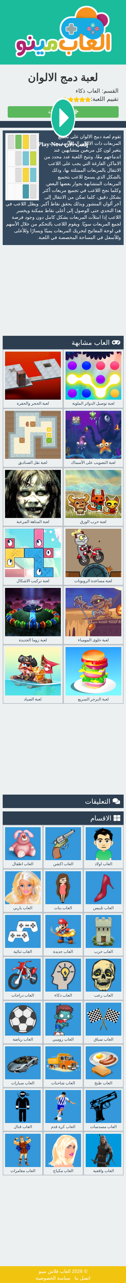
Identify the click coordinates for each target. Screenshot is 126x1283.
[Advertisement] (63, 290)
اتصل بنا (82, 1278)
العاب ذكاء (88, 91)
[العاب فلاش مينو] (63, 31)
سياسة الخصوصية (53, 1278)
